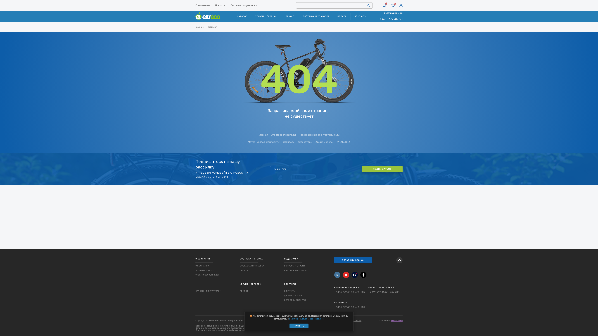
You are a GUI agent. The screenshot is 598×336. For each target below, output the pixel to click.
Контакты (360, 16)
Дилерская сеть (293, 295)
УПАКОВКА (343, 141)
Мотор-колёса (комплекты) (264, 141)
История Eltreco (204, 270)
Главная (263, 134)
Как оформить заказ (295, 270)
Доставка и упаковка (316, 16)
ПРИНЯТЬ (299, 326)
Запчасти (288, 141)
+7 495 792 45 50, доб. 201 (349, 307)
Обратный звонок (393, 13)
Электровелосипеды (283, 134)
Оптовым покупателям (243, 5)
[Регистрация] (401, 5)
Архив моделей (325, 141)
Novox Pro (397, 320)
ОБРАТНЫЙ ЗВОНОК (353, 260)
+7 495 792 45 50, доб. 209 (349, 292)
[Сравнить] (384, 5)
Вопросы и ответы (294, 266)
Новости (220, 5)
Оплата (341, 16)
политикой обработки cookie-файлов (306, 319)
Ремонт (290, 16)
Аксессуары (305, 141)
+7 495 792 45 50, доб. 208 (383, 292)
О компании (202, 5)
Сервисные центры (295, 300)
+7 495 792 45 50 (390, 19)
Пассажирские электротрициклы (319, 134)
